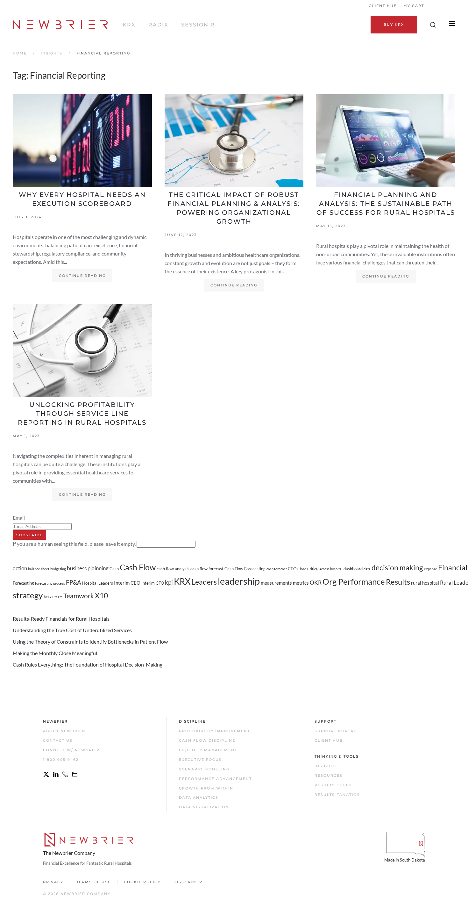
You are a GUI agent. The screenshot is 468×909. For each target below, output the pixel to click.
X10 (101, 595)
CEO (292, 568)
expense (430, 569)
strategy (28, 595)
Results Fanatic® (337, 794)
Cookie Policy (142, 882)
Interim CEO (127, 583)
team (58, 597)
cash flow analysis (173, 568)
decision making (397, 567)
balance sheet (38, 569)
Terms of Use (93, 882)
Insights (325, 766)
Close (301, 569)
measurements (276, 583)
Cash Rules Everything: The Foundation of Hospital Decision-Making (87, 664)
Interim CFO (152, 583)
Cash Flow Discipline (207, 740)
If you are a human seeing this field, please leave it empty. (75, 544)
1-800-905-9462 (61, 759)
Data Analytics (198, 797)
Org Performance (354, 581)
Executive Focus (200, 759)
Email (19, 518)
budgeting (58, 569)
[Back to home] (61, 25)
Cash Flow (138, 567)
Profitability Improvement (214, 731)
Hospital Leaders (97, 583)
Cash (114, 568)
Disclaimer (188, 882)
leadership (239, 581)
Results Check (333, 785)
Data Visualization (204, 807)
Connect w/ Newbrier (71, 750)
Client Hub (383, 6)
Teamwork (78, 596)
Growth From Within (206, 788)
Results (398, 581)
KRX (129, 25)
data (367, 569)
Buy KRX (394, 24)
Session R (198, 25)
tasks (48, 596)
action (20, 568)
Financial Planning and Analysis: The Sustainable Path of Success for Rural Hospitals (385, 203)
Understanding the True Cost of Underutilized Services (72, 630)
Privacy (53, 882)
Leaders (204, 582)
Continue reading (82, 275)
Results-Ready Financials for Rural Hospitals (61, 619)
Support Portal (336, 731)
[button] (433, 25)
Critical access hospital (325, 569)
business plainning (88, 568)
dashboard (353, 568)
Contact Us (58, 740)
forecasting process (50, 583)
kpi (169, 582)
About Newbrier (64, 731)
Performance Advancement (215, 778)
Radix (158, 25)
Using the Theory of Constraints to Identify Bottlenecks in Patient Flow (90, 641)
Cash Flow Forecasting (245, 568)
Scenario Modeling (204, 769)
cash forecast (276, 569)
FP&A (73, 582)
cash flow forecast (206, 568)
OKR (316, 582)
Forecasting (23, 583)
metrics (301, 583)
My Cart (413, 6)
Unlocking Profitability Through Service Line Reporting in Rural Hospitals (82, 413)
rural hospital (425, 583)
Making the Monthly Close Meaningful (55, 653)
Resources (329, 775)
